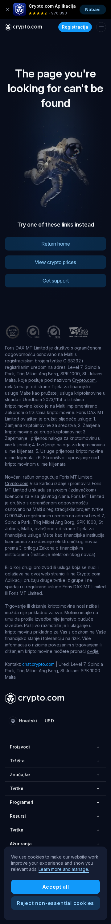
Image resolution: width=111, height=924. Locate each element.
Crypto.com (84, 380)
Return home (55, 244)
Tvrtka (55, 829)
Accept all (55, 887)
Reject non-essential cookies (55, 903)
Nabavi (93, 9)
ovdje (93, 651)
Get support (56, 281)
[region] (55, 883)
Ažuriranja (55, 843)
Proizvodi (55, 746)
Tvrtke (55, 788)
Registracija (75, 27)
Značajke (55, 774)
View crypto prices (55, 262)
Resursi (55, 816)
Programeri (55, 802)
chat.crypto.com (38, 664)
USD (49, 720)
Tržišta (55, 760)
